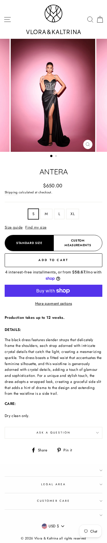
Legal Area (53, 484)
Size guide (13, 227)
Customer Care (53, 501)
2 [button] (56, 156)
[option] (53, 95)
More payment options (53, 303)
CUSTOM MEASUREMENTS (77, 243)
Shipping (11, 192)
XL (73, 213)
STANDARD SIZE (29, 243)
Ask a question (53, 432)
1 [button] (51, 156)
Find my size (35, 227)
